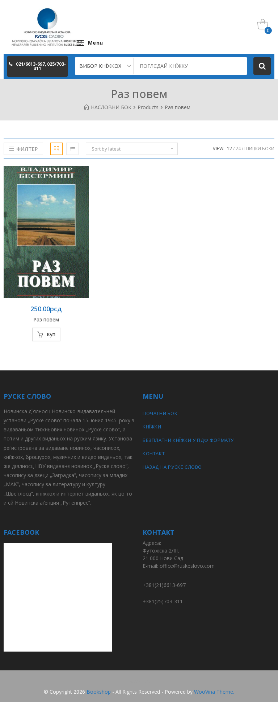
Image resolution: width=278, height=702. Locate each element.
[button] (37, 66)
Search (262, 66)
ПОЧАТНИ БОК (160, 413)
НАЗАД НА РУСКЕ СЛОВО (172, 467)
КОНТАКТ (154, 453)
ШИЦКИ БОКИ (259, 148)
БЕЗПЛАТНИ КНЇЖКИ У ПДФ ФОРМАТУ (188, 440)
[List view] (72, 149)
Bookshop (99, 691)
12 (229, 148)
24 (238, 148)
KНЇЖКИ (152, 426)
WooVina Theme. (214, 691)
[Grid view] (56, 149)
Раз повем (46, 319)
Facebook (139, 680)
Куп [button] (51, 334)
